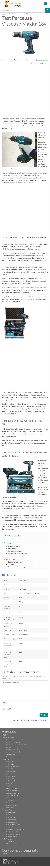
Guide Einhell (10, 776)
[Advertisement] (25, 90)
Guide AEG (9, 769)
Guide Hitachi (10, 778)
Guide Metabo (10, 771)
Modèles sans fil (11, 819)
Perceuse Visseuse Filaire (14, 752)
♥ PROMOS (5, 735)
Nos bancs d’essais (8, 810)
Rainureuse (10, 807)
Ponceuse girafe (11, 802)
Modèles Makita (11, 815)
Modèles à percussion (13, 824)
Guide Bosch (10, 761)
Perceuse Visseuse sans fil (14, 740)
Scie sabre (9, 800)
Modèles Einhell (11, 817)
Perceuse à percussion (13, 742)
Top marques (6, 759)
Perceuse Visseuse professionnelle (17, 744)
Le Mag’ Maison (7, 839)
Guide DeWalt (10, 781)
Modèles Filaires (11, 827)
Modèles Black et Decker (14, 831)
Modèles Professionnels (13, 834)
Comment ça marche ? (42, 60)
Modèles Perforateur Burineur (15, 829)
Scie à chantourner (12, 795)
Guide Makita (10, 764)
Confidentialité (34, 720)
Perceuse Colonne (12, 747)
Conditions (43, 720)
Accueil (4, 14)
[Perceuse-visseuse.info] (22, 4)
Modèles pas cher (11, 822)
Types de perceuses (8, 737)
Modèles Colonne (11, 836)
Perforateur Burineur (13, 749)
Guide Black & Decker (13, 766)
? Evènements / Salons (13, 844)
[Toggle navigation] (46, 3)
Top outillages (6, 786)
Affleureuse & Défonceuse (14, 788)
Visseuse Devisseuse (13, 757)
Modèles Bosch (11, 812)
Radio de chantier (11, 805)
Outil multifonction (12, 790)
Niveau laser (10, 798)
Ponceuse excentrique (13, 793)
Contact (4, 854)
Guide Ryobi (10, 773)
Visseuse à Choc (11, 754)
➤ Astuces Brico (11, 841)
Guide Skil (9, 783)
